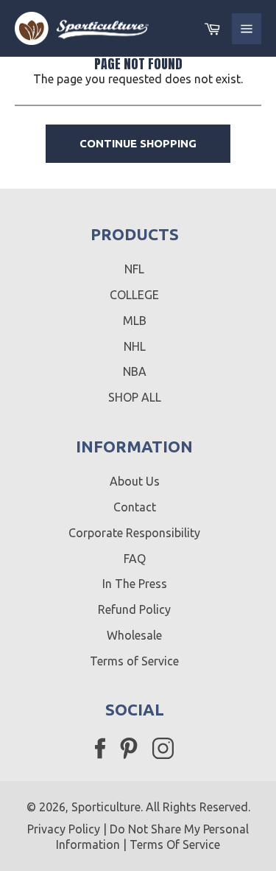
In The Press (134, 583)
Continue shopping (138, 143)
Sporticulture (106, 807)
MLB (134, 320)
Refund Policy (134, 609)
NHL (135, 346)
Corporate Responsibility (134, 532)
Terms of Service (134, 661)
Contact (134, 507)
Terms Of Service (175, 844)
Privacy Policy (63, 829)
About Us (135, 481)
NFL (134, 269)
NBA (134, 371)
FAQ (135, 558)
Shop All (134, 397)
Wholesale (134, 635)
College (134, 294)
